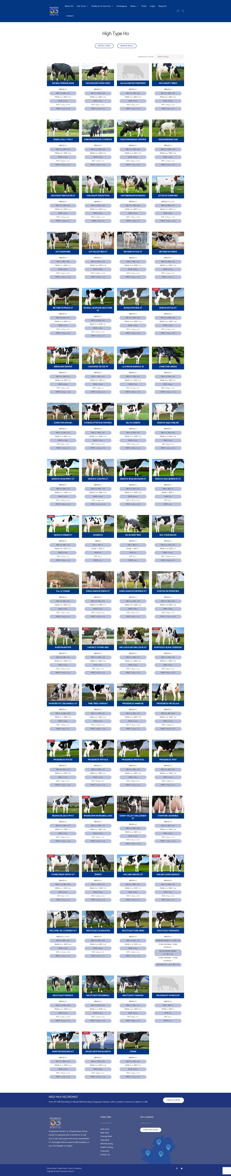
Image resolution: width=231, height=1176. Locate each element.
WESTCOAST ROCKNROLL (98, 995)
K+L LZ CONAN (63, 591)
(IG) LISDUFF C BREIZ (168, 83)
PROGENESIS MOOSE (63, 759)
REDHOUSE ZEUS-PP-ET (63, 815)
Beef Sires (104, 1132)
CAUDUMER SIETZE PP (98, 366)
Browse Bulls (127, 46)
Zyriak (133, 1051)
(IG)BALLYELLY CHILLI (63, 139)
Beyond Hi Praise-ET (63, 308)
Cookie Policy (62, 1168)
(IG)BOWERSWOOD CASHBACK (98, 139)
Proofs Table (104, 46)
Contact (70, 16)
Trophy (98, 874)
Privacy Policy (51, 1168)
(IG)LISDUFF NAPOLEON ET (63, 195)
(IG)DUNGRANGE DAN (168, 139)
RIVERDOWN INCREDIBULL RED (98, 815)
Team (144, 6)
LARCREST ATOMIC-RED (98, 647)
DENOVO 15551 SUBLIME (168, 422)
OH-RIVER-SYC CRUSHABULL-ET (63, 703)
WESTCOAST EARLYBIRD (133, 930)
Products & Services (101, 6)
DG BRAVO (98, 535)
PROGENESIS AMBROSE (133, 703)
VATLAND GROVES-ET (133, 874)
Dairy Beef (104, 1140)
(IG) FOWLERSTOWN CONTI (98, 83)
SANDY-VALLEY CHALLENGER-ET (133, 817)
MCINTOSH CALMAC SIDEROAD (168, 647)
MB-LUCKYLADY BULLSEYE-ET (133, 647)
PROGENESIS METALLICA (168, 703)
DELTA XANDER (133, 422)
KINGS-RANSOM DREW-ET (98, 591)
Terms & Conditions (75, 1168)
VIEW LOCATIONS (150, 1130)
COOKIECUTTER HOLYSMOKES (98, 422)
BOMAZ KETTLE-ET (168, 308)
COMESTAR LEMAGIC (63, 422)
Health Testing (106, 1147)
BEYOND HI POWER (168, 251)
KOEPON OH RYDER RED (168, 591)
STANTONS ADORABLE (168, 815)
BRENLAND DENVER (63, 366)
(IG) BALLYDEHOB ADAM (63, 83)
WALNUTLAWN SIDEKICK (168, 874)
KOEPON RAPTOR (63, 647)
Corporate (104, 1151)
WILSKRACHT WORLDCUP (168, 995)
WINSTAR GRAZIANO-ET (63, 1051)
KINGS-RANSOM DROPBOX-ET (133, 591)
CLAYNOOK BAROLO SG (133, 366)
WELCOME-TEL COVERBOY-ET (63, 930)
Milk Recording (106, 1143)
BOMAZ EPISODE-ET (133, 308)
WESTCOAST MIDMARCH (168, 930)
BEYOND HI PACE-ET (133, 251)
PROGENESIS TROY (168, 759)
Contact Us (105, 1154)
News (133, 6)
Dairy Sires (104, 1129)
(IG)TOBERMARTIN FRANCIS (133, 195)
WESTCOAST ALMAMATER (98, 930)
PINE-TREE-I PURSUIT (98, 703)
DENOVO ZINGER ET (63, 535)
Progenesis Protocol (133, 759)
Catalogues (121, 6)
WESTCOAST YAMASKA (133, 995)
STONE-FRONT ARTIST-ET (63, 874)
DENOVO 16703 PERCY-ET (62, 479)
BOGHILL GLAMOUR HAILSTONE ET (98, 309)
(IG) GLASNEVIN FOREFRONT (133, 83)
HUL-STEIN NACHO (168, 535)
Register (163, 6)
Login (152, 6)
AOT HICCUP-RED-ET (98, 251)
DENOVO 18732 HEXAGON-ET (133, 479)
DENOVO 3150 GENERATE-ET (168, 479)
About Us (69, 6)
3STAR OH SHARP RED (168, 195)
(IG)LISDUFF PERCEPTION (98, 195)
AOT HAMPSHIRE (63, 251)
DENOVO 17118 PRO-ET (98, 479)
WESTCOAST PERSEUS (63, 995)
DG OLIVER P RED (133, 535)
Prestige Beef (106, 1136)
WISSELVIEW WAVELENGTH (98, 1051)
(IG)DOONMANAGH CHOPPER (133, 139)
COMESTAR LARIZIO (168, 366)
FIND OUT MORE (173, 1100)
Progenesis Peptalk (98, 759)
